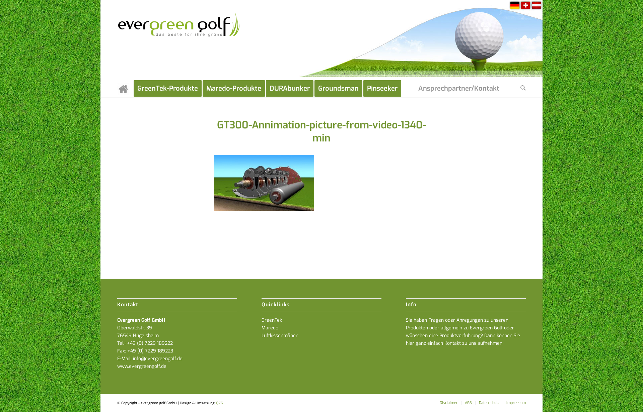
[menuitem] (125, 88)
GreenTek (272, 320)
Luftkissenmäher (280, 335)
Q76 (219, 403)
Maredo (270, 328)
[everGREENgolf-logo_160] (179, 40)
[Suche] (523, 88)
